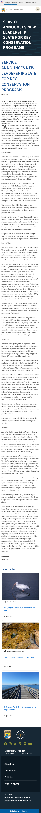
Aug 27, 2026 (8, 666)
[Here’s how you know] (20, 3)
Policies (8, 777)
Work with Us (11, 783)
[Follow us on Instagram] (11, 743)
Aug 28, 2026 (8, 616)
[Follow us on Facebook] (6, 743)
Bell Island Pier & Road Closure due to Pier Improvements (20, 708)
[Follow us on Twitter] (16, 743)
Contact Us (10, 770)
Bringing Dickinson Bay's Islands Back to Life (19, 609)
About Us (9, 763)
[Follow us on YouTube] (30, 743)
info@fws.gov (27, 753)
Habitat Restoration (14, 602)
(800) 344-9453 (10, 753)
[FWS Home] (3, 10)
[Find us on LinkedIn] (21, 743)
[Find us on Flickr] (26, 743)
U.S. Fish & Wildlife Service (15, 10)
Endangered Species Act (15, 651)
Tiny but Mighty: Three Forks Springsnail (19, 657)
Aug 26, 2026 (8, 716)
